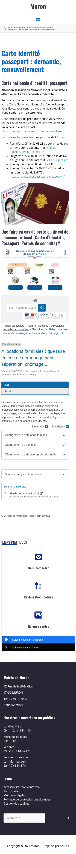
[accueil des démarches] (35, 300)
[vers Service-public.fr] (44, 316)
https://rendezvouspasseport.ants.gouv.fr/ (37, 176)
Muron (38, 6)
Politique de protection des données (27, 799)
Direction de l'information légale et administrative (27, 516)
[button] (35, 435)
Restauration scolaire (38, 597)
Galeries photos (38, 626)
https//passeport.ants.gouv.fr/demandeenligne (31, 131)
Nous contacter (38, 568)
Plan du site (11, 791)
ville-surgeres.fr (57, 160)
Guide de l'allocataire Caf (25, 493)
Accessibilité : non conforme (22, 787)
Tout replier (38, 426)
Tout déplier (59, 426)
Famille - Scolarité (38, 325)
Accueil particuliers (14, 325)
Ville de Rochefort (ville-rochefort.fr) (33, 150)
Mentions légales (15, 795)
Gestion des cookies (16, 803)
